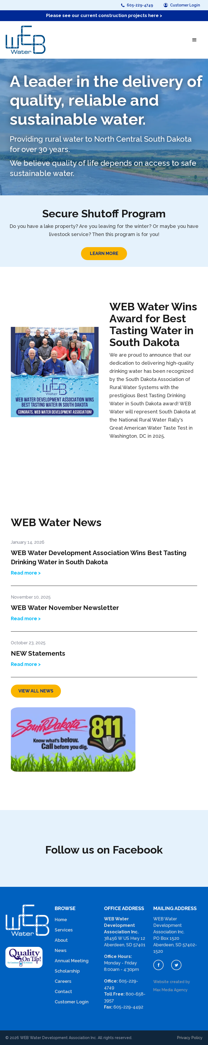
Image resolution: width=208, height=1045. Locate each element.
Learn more (104, 253)
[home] (25, 39)
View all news (35, 691)
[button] (194, 40)
